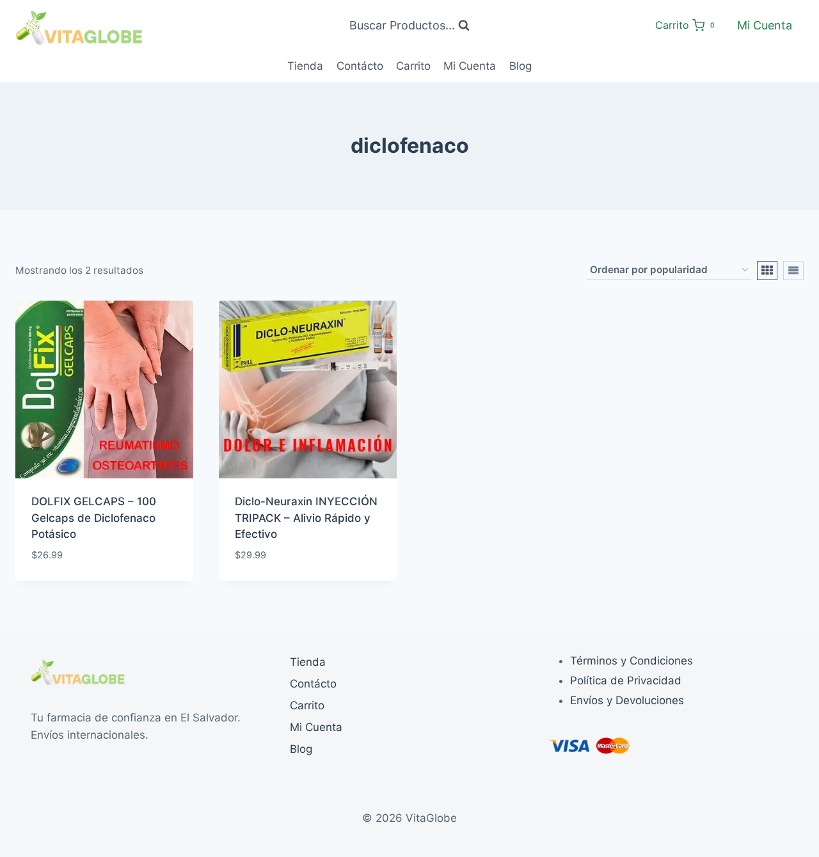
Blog (520, 65)
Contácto (360, 65)
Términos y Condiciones (631, 660)
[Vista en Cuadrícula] (767, 270)
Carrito (413, 65)
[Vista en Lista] (793, 270)
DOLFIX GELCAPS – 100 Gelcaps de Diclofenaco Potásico (93, 517)
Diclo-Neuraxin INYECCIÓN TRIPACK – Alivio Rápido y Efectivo (306, 517)
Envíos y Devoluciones (627, 700)
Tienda (305, 65)
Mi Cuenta (764, 25)
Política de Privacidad (625, 680)
